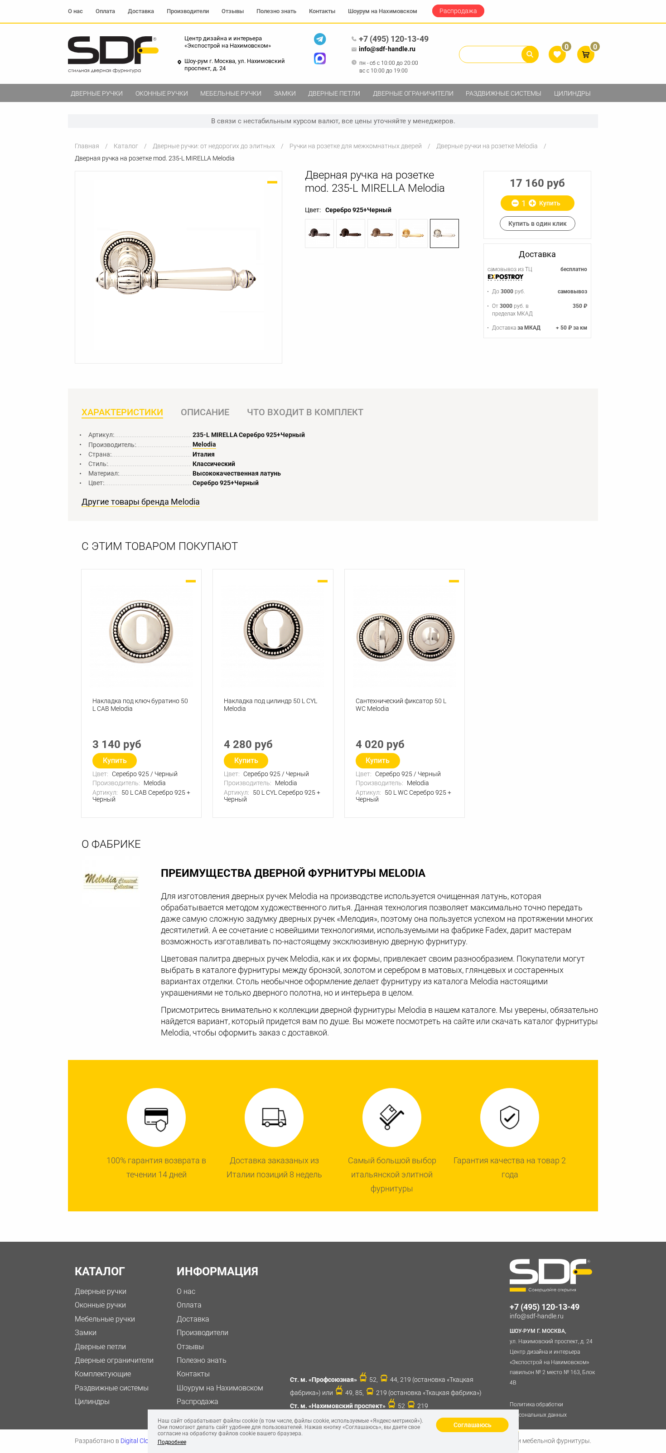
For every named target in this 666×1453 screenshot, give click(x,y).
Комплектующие (103, 1374)
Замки (285, 93)
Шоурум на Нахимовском (382, 11)
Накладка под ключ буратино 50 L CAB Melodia (140, 704)
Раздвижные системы (503, 93)
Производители (188, 11)
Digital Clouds (140, 1440)
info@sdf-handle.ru (387, 49)
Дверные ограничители (413, 93)
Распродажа (458, 11)
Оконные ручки (161, 93)
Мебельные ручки (230, 93)
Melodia (204, 444)
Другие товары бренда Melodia (141, 501)
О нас (75, 11)
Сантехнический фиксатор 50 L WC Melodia (401, 704)
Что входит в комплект (305, 412)
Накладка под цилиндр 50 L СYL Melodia (270, 704)
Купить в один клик (537, 223)
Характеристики (122, 412)
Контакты (322, 11)
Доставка (141, 11)
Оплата (105, 11)
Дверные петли (334, 93)
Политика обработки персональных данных (538, 1409)
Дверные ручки (97, 93)
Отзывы (233, 11)
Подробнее (172, 1442)
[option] (178, 265)
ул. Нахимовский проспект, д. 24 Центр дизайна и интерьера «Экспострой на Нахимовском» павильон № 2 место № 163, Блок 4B (552, 1357)
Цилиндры (572, 93)
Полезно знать (276, 11)
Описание (205, 412)
